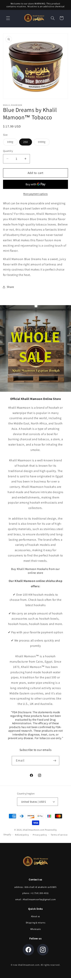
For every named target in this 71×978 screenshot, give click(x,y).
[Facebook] (28, 949)
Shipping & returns (35, 922)
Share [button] (10, 287)
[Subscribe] (54, 760)
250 (25, 142)
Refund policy (22, 834)
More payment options (35, 193)
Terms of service (59, 834)
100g (12, 143)
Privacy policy (40, 834)
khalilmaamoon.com (33, 829)
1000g (44, 143)
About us (35, 916)
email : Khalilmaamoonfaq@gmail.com (35, 899)
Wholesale (35, 929)
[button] (8, 18)
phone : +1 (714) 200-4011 (35, 893)
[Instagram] (42, 949)
